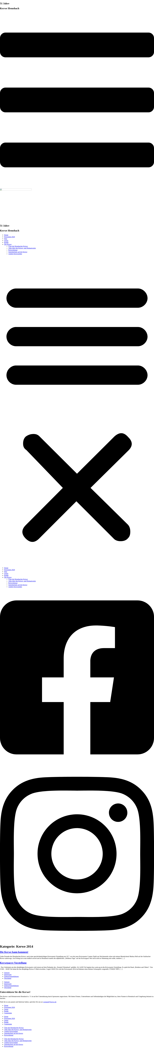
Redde (6, 242)
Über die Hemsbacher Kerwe (18, 246)
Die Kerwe (8, 244)
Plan (5, 239)
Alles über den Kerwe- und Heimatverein (22, 248)
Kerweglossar (12, 250)
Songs (6, 240)
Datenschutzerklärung (11, 976)
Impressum (7, 974)
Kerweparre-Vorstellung (13, 962)
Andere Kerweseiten (15, 254)
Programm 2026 (9, 237)
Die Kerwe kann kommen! (14, 952)
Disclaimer (7, 978)
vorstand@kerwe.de (49, 1002)
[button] (77, 410)
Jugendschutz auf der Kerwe (17, 252)
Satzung (7, 973)
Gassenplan (8, 1013)
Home (6, 235)
